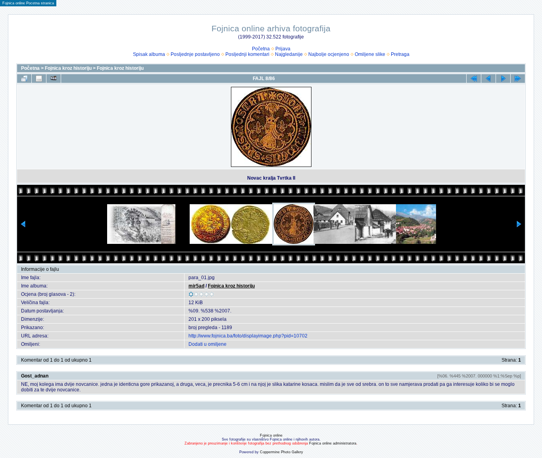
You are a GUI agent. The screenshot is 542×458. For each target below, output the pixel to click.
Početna (261, 49)
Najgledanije (289, 54)
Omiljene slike (370, 54)
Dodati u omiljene (207, 344)
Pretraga (400, 54)
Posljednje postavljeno (195, 54)
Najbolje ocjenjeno (328, 54)
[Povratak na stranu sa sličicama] (24, 78)
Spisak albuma (149, 54)
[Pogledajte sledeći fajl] (503, 78)
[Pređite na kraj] (518, 78)
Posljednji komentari (247, 54)
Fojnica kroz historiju (68, 68)
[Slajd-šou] (53, 78)
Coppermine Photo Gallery (281, 452)
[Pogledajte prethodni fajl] (488, 78)
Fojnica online (271, 435)
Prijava (282, 49)
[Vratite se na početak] (474, 78)
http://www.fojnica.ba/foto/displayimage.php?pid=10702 (248, 336)
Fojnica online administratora (332, 443)
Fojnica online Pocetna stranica (28, 3)
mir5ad (196, 286)
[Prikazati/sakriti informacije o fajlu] (39, 78)
